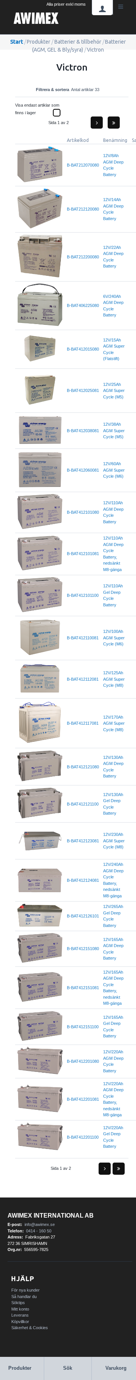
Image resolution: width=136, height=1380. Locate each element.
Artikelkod (78, 140)
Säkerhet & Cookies (29, 1327)
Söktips (18, 1302)
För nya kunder (25, 1290)
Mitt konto (20, 1309)
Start (16, 42)
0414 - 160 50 (38, 1231)
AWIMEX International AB (51, 1215)
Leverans (20, 1315)
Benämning (115, 140)
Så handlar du (24, 1296)
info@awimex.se (40, 1224)
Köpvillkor (20, 1321)
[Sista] (114, 122)
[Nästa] (97, 122)
